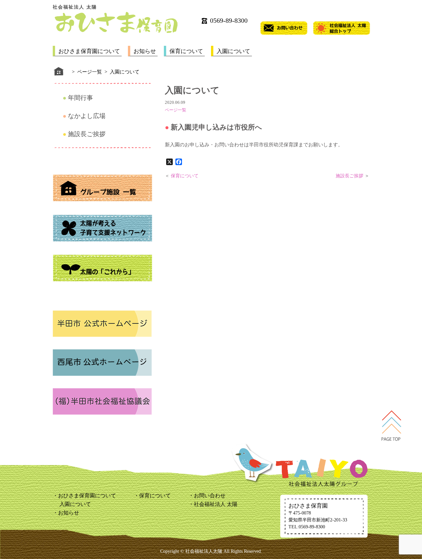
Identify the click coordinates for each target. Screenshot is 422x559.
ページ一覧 (175, 109)
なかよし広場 (87, 115)
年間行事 (80, 97)
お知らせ (145, 51)
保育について (186, 51)
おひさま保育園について (89, 51)
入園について (233, 51)
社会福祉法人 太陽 (215, 504)
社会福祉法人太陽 (203, 551)
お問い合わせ (210, 495)
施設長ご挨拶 (87, 134)
